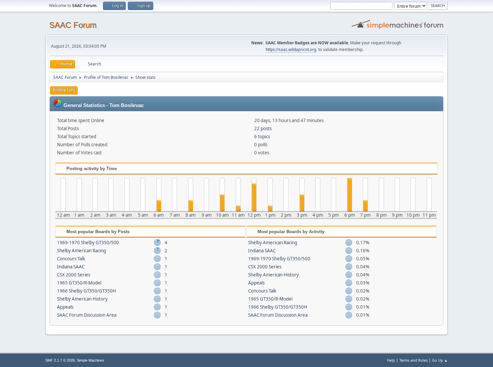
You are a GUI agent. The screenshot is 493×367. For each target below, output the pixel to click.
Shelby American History (82, 299)
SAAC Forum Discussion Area (86, 315)
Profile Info (64, 90)
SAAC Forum (73, 25)
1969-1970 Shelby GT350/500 (88, 243)
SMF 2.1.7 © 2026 (60, 360)
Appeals (65, 307)
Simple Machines (90, 360)
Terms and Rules (413, 360)
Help (391, 360)
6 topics (262, 137)
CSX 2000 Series (73, 275)
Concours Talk (71, 259)
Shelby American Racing (81, 251)
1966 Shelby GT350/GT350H (86, 291)
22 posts (263, 128)
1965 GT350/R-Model (79, 283)
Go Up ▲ (440, 360)
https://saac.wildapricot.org (291, 49)
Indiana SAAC (71, 267)
